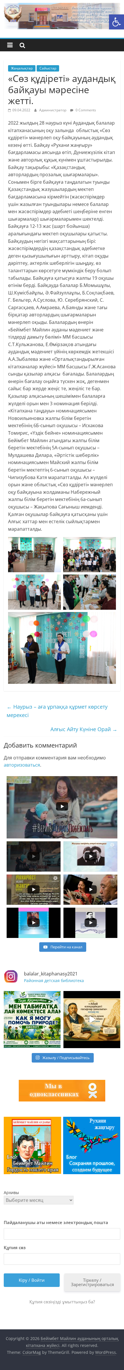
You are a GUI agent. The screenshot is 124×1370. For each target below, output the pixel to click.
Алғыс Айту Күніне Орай (83, 729)
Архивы (11, 1192)
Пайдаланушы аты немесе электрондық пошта (56, 1222)
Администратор (53, 110)
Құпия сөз (15, 1247)
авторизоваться (22, 765)
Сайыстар (48, 68)
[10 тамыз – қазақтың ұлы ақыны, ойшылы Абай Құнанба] (91, 1019)
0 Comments (85, 110)
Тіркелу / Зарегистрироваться (92, 1282)
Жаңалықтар (22, 68)
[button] (116, 21)
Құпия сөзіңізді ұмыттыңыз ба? (62, 1302)
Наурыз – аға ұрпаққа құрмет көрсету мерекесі (57, 710)
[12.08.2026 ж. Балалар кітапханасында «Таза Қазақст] (32, 1019)
